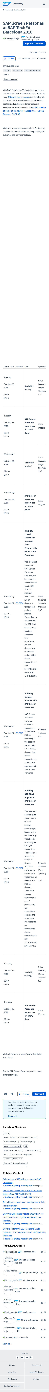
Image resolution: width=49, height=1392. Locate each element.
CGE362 (19, 868)
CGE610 (19, 733)
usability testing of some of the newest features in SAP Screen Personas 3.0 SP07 (24, 110)
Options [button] (24, 48)
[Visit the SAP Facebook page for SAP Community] (18, 1357)
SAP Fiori (7, 70)
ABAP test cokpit (26, 1142)
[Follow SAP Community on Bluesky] (22, 1357)
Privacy (12, 1365)
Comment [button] (39, 1094)
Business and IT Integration (21, 1154)
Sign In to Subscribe (34, 44)
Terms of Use (37, 1365)
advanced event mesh (12, 1146)
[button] (5, 59)
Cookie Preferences (12, 1386)
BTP (5, 1154)
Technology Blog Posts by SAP (15, 10)
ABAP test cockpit (10, 1142)
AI (25, 1146)
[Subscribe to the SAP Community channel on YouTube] (27, 1357)
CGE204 (19, 603)
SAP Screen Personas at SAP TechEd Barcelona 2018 (23, 27)
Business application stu (12, 1159)
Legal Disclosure (37, 1372)
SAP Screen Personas (32, 70)
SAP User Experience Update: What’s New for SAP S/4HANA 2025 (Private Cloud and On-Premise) (23, 1217)
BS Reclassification (31, 1150)
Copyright (12, 1372)
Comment (12, 1116)
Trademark (12, 1379)
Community (18, 4)
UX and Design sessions (18, 97)
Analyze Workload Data (12, 1150)
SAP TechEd (17, 70)
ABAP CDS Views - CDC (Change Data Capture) (20, 1137)
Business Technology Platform (14, 1163)
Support (36, 1379)
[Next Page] (26, 1167)
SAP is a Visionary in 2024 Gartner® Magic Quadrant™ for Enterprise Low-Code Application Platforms (24, 1232)
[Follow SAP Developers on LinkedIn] (31, 1357)
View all (6, 1344)
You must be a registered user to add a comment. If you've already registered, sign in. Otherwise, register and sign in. (22, 1106)
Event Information (10, 79)
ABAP (6, 1133)
